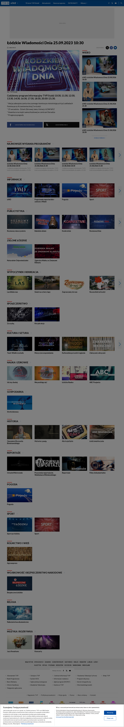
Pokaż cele (110, 718)
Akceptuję (110, 712)
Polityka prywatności (27, 723)
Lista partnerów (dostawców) (65, 717)
